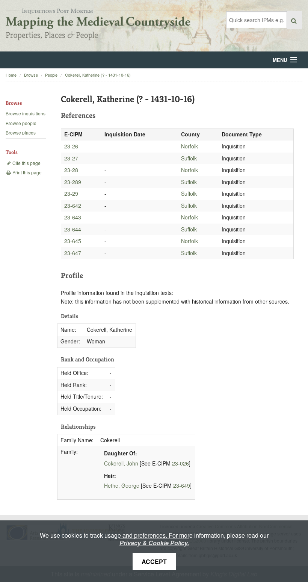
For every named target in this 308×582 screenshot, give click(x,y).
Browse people (21, 123)
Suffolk (189, 158)
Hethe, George (121, 485)
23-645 (72, 241)
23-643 (72, 217)
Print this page (26, 172)
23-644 (72, 229)
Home (11, 75)
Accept (154, 561)
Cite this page (26, 163)
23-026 (180, 463)
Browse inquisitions (25, 113)
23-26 (71, 146)
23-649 (181, 485)
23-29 (71, 193)
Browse (31, 75)
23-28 (71, 170)
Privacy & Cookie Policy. (154, 542)
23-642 (72, 205)
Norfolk (189, 146)
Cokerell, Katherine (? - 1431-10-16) (98, 75)
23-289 (72, 182)
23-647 (72, 253)
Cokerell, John (121, 463)
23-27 (71, 158)
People (51, 75)
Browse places (21, 132)
